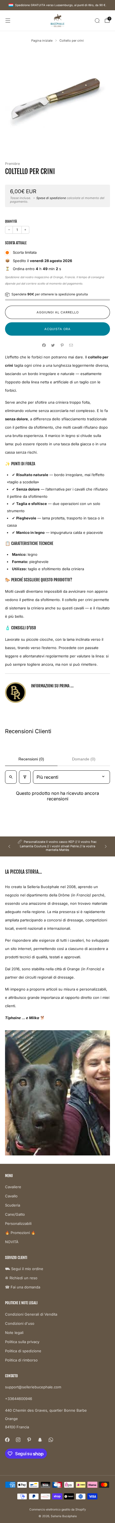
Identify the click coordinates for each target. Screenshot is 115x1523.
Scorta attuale (16, 243)
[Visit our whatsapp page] (50, 1439)
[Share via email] (71, 345)
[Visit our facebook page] (7, 1439)
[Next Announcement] (105, 846)
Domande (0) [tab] (83, 759)
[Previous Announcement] (9, 846)
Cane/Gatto (15, 1214)
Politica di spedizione (23, 1351)
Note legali (14, 1332)
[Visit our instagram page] (18, 1439)
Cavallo (11, 1196)
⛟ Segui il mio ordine (24, 1268)
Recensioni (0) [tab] (31, 759)
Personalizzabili (18, 1223)
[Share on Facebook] (44, 345)
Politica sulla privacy (22, 1341)
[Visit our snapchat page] (39, 1439)
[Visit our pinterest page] (28, 1439)
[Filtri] (25, 777)
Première (12, 164)
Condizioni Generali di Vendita (31, 1314)
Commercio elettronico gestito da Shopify (57, 1509)
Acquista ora (57, 329)
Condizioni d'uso (19, 1323)
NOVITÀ (11, 1242)
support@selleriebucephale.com (33, 1387)
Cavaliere (13, 1187)
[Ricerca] (97, 20)
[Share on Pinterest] (62, 345)
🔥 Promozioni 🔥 (20, 1232)
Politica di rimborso (21, 1360)
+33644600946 (18, 1398)
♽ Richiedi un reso (21, 1278)
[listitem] (57, 846)
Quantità (11, 221)
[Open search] (11, 777)
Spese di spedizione (51, 198)
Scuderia (12, 1205)
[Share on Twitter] (53, 345)
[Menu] (8, 20)
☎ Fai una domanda (22, 1287)
